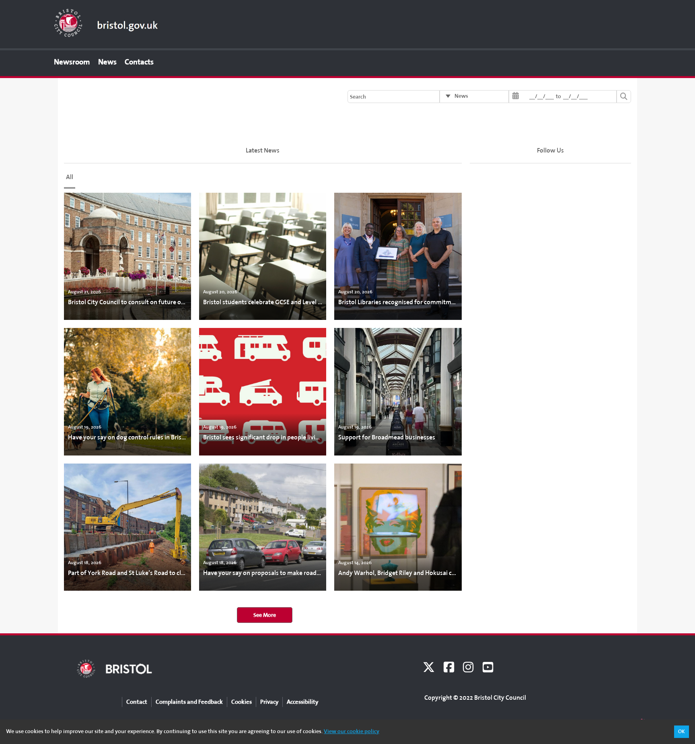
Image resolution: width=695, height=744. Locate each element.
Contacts (139, 61)
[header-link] (106, 22)
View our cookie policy (351, 731)
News (107, 61)
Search (358, 96)
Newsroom (72, 61)
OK (681, 731)
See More (264, 615)
